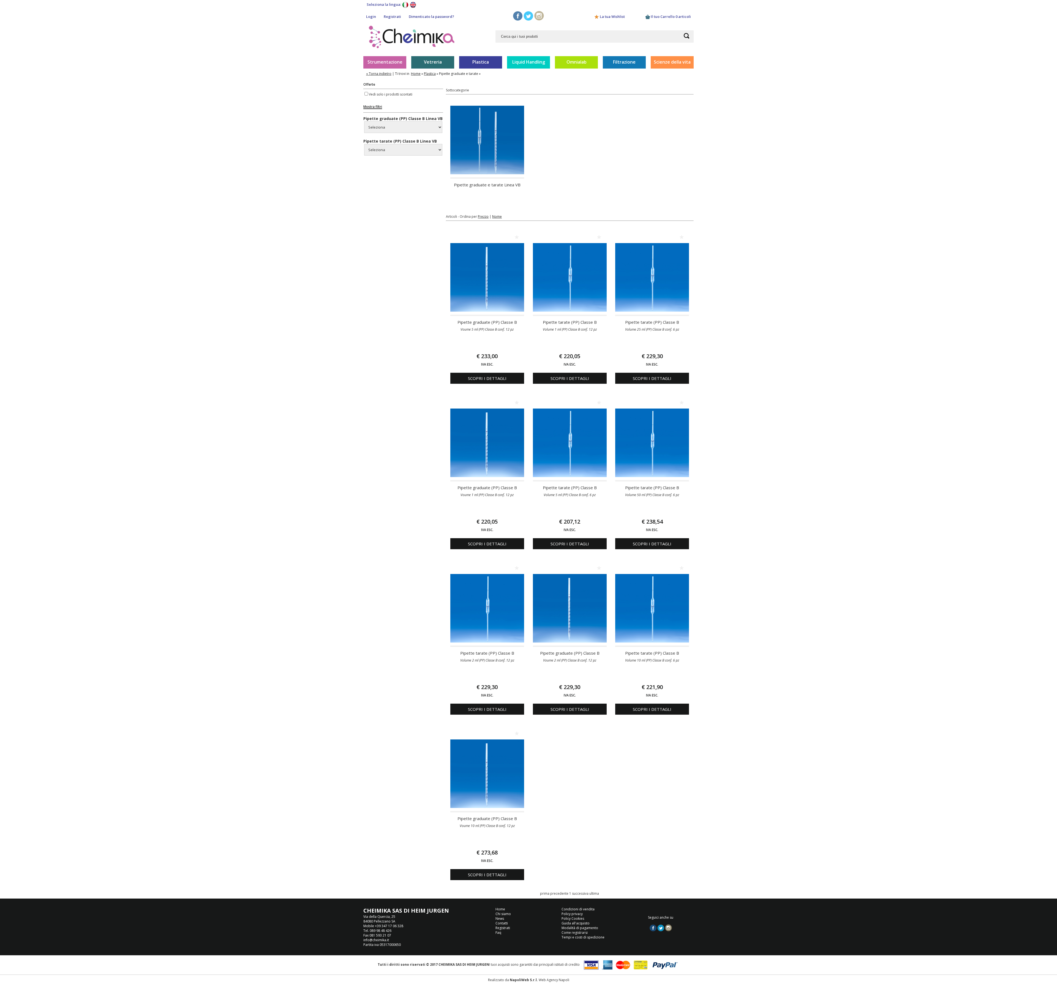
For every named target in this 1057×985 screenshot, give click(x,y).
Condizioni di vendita (578, 909)
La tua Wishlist (612, 16)
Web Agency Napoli (554, 980)
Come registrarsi (575, 932)
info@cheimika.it (376, 940)
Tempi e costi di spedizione (583, 937)
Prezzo (483, 216)
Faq (498, 932)
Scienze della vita (672, 62)
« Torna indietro (378, 73)
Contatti (501, 923)
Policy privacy (572, 913)
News (499, 918)
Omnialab (576, 62)
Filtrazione (624, 62)
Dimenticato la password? (431, 16)
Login (371, 16)
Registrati (392, 16)
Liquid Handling (528, 62)
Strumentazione (384, 62)
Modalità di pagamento (580, 928)
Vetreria (433, 62)
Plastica (480, 62)
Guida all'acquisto (576, 923)
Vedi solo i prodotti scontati (390, 94)
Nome (497, 216)
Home (416, 73)
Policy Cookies (573, 918)
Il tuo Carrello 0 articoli (670, 16)
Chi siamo (503, 913)
